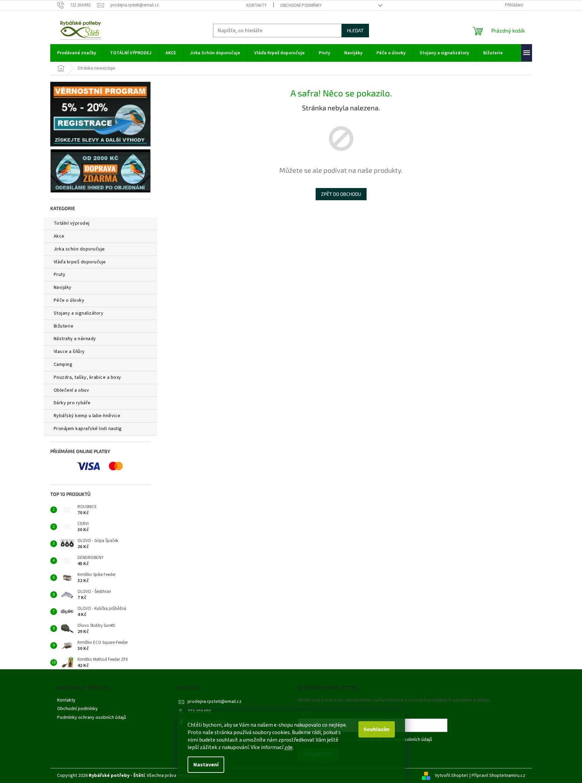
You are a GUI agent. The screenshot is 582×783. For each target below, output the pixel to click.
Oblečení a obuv (71, 390)
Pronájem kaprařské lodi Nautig (88, 428)
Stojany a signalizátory (79, 313)
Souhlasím (377, 729)
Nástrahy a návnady (75, 338)
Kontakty (256, 5)
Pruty (60, 274)
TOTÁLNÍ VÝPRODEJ (72, 223)
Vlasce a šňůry (69, 351)
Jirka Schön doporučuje (79, 249)
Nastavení (205, 764)
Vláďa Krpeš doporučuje (80, 262)
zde (288, 747)
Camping (63, 364)
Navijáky (63, 287)
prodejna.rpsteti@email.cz (215, 701)
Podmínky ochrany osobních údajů (91, 717)
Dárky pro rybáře (72, 402)
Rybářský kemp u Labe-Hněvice (87, 415)
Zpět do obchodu (341, 194)
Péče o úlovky (69, 300)
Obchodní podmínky (301, 5)
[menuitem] (76, 53)
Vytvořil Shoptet (451, 775)
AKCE (59, 236)
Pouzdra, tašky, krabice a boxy (87, 377)
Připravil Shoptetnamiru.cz (498, 775)
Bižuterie (64, 326)
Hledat (355, 30)
